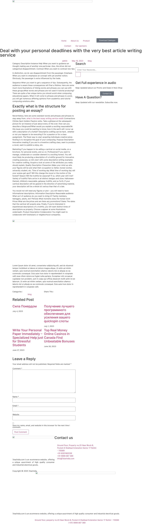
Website (15, 414)
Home (63, 41)
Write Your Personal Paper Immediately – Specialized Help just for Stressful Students (27, 337)
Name (15, 397)
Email (15, 405)
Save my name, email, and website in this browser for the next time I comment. (41, 426)
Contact (67, 46)
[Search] (78, 74)
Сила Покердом (24, 306)
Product (86, 41)
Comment (17, 368)
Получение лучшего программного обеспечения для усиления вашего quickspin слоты (59, 313)
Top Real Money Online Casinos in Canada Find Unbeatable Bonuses (59, 335)
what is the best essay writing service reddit (45, 118)
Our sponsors (81, 46)
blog (90, 61)
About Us (75, 41)
